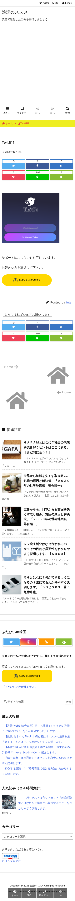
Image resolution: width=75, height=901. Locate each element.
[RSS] (46, 642)
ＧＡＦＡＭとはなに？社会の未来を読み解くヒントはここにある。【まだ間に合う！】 (47, 447)
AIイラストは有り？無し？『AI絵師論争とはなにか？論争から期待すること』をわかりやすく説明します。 (45, 803)
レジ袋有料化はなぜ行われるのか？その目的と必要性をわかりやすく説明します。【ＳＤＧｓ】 (47, 548)
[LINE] (37, 177)
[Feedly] (61, 177)
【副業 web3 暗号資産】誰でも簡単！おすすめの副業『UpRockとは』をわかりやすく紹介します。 (36, 728)
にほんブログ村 (11, 860)
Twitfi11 (24, 123)
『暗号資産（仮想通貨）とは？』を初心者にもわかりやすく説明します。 (37, 760)
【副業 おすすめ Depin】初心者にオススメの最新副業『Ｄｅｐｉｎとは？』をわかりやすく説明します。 (36, 739)
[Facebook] (37, 166)
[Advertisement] (37, 66)
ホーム (9, 123)
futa (68, 302)
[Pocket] (13, 177)
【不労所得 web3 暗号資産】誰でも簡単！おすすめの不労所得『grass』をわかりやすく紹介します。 (37, 749)
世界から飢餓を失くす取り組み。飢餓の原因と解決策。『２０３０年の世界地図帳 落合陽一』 (47, 480)
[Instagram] (29, 642)
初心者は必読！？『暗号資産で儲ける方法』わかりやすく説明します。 (37, 771)
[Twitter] (13, 166)
